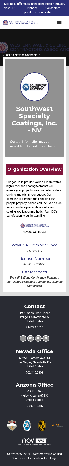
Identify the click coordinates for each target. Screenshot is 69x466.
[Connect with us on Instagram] (30, 338)
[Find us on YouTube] (38, 338)
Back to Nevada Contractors (22, 55)
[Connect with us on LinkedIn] (23, 338)
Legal (53, 458)
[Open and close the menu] (51, 23)
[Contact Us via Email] (45, 338)
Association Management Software (34, 444)
